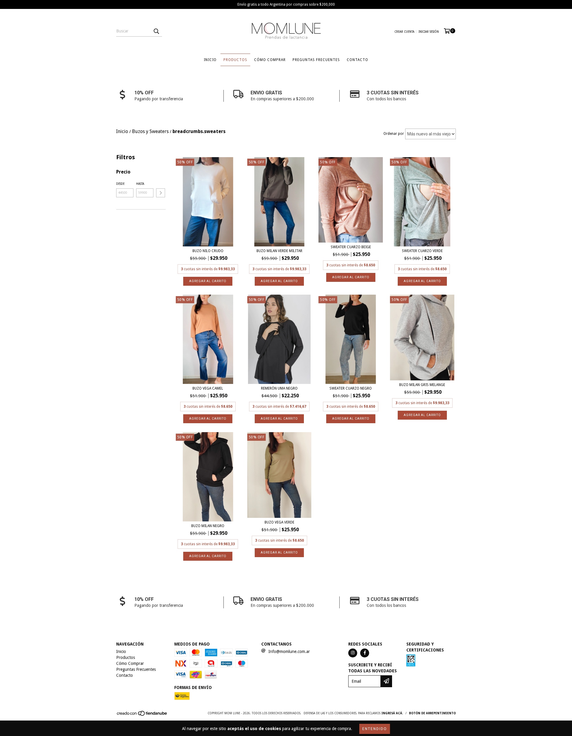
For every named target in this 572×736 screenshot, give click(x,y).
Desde (120, 183)
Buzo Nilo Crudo (207, 251)
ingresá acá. (392, 713)
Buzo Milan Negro (207, 526)
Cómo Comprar (270, 60)
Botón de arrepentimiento (432, 713)
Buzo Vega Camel (207, 388)
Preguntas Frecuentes (316, 60)
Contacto (357, 60)
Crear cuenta (404, 31)
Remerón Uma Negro (279, 388)
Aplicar (160, 192)
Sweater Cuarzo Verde (422, 251)
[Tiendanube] (142, 715)
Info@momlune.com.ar (289, 651)
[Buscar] (156, 31)
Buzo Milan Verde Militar (279, 251)
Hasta (140, 183)
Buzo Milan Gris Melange (422, 385)
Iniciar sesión (429, 31)
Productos (235, 60)
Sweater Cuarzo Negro (350, 388)
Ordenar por (393, 134)
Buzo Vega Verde (279, 522)
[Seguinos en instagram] (352, 653)
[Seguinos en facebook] (364, 653)
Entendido (374, 729)
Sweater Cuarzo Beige (351, 247)
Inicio (210, 60)
